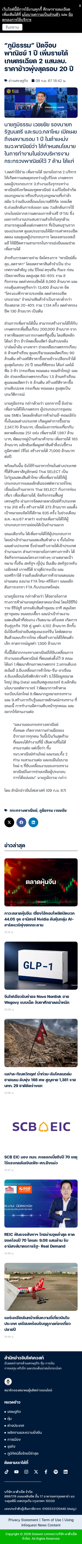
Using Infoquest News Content (47, 1522)
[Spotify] (56, 1472)
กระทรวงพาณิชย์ (23, 810)
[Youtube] (16, 1472)
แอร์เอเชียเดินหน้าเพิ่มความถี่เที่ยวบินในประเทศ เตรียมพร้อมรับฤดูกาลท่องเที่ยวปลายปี (37, 1324)
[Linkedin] (65, 1472)
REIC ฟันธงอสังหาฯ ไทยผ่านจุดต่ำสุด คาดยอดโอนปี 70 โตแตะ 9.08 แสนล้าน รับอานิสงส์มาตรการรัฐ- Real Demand (39, 1240)
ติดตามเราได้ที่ (16, 1463)
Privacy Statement (23, 1519)
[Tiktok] (6, 1472)
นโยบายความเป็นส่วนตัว (41, 14)
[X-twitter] (36, 1472)
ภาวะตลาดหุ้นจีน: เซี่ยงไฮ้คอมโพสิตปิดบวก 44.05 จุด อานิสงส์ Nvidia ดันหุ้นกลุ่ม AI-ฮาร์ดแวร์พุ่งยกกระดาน (39, 919)
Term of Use (51, 1519)
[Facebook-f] (46, 1472)
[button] (9, 822)
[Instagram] (26, 1472)
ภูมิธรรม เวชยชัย (53, 810)
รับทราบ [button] (12, 27)
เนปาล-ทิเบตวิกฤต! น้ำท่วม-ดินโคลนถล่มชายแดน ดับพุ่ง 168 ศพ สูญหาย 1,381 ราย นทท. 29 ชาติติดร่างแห (40, 1080)
